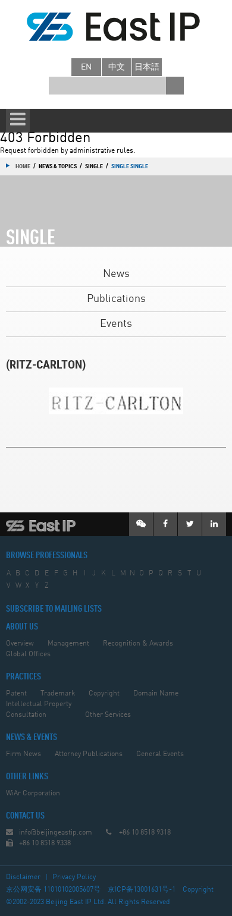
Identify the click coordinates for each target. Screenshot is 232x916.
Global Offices (28, 654)
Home (22, 166)
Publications (116, 299)
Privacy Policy (74, 877)
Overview (20, 643)
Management (68, 643)
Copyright (104, 693)
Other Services (108, 715)
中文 (116, 67)
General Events (160, 754)
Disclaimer (23, 877)
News (116, 274)
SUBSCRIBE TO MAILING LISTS (54, 609)
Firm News (23, 754)
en (86, 67)
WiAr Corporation (33, 793)
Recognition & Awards (138, 643)
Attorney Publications (89, 754)
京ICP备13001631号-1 (141, 889)
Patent (16, 693)
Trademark (57, 693)
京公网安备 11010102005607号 (53, 889)
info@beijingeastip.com (55, 832)
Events (116, 324)
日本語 (146, 67)
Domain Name (155, 693)
